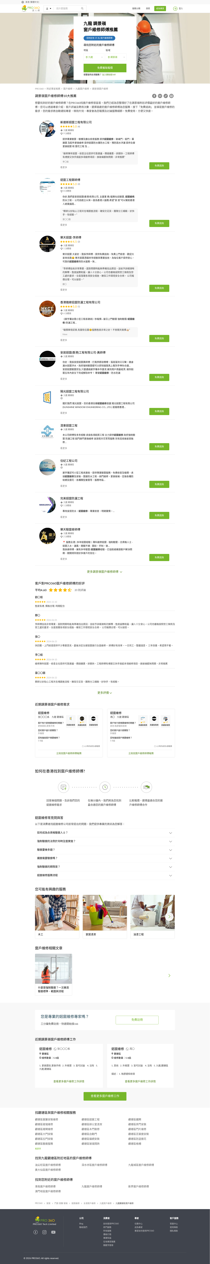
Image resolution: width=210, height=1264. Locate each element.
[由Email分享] (161, 96)
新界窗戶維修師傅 (138, 1186)
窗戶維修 (67, 89)
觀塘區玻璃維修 (44, 1124)
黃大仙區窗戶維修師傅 (48, 1170)
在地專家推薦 (109, 1242)
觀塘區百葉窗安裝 (138, 1134)
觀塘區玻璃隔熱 (91, 1144)
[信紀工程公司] (47, 467)
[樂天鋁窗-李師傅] (47, 244)
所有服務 (107, 1231)
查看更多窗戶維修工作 (105, 1096)
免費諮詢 (159, 166)
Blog (81, 1224)
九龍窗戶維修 (82, 89)
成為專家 (160, 9)
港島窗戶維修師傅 (45, 1186)
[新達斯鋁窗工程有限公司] (47, 128)
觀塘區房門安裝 (137, 1124)
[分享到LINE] (172, 96)
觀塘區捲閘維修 (44, 1129)
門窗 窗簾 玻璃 (61, 1203)
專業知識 (107, 1238)
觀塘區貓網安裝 (91, 1139)
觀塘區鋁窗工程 (91, 1119)
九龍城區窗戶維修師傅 (141, 1165)
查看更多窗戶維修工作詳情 (68, 1081)
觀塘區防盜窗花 (137, 1139)
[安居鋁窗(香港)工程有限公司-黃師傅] (47, 359)
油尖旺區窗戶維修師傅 (48, 1165)
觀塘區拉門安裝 (44, 1139)
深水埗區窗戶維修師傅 (94, 1165)
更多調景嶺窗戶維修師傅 (103, 571)
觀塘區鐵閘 (134, 1119)
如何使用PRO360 (111, 1224)
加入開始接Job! (109, 75)
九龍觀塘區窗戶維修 (125, 1203)
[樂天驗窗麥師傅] (47, 536)
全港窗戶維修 (90, 1203)
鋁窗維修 (76, 1203)
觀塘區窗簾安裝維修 (46, 1119)
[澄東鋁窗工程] (47, 432)
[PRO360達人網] (36, 1234)
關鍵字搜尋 (108, 1245)
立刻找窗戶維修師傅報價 (68, 753)
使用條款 (174, 1227)
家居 (48, 1203)
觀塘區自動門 (89, 1134)
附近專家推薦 (53, 89)
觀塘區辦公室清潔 (92, 1124)
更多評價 (103, 693)
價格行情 (107, 1234)
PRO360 (39, 89)
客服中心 (174, 1224)
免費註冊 (137, 1019)
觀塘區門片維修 (137, 1129)
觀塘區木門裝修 (91, 1129)
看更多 (38, 1149)
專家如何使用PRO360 (144, 1231)
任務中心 (139, 1224)
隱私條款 (174, 1231)
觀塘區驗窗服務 (44, 1144)
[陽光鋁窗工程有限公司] (47, 398)
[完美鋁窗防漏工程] (47, 505)
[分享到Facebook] (155, 96)
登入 (181, 9)
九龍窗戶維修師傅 (92, 1186)
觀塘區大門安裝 (44, 1134)
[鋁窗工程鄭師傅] (47, 186)
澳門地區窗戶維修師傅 (48, 1191)
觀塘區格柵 (134, 1144)
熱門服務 (107, 1227)
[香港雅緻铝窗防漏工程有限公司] (47, 309)
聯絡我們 (83, 1227)
